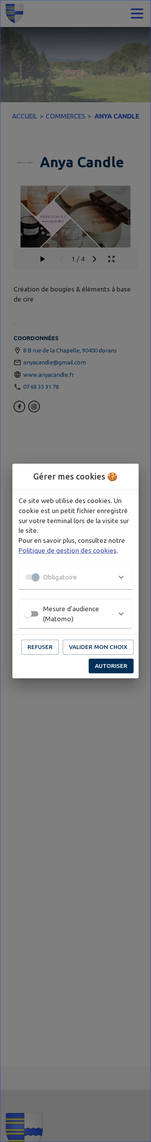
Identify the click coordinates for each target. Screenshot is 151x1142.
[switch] (28, 614)
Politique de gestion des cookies (68, 550)
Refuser (40, 647)
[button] (75, 577)
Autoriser (111, 665)
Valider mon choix (98, 647)
